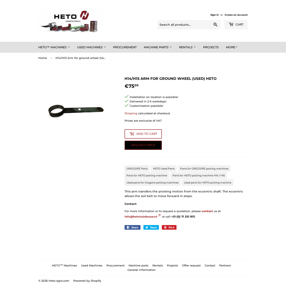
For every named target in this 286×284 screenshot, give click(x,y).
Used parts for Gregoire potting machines (152, 182)
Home (42, 58)
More (230, 47)
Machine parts (156, 47)
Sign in (214, 14)
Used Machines (90, 47)
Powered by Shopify (87, 280)
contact (207, 211)
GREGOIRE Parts (137, 168)
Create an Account (236, 14)
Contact (210, 265)
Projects (211, 47)
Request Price (143, 145)
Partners (225, 265)
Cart (239, 24)
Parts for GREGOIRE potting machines (204, 168)
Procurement (125, 47)
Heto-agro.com (59, 280)
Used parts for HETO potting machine (207, 182)
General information (142, 269)
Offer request (191, 265)
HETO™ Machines (52, 47)
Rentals (186, 47)
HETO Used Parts (164, 168)
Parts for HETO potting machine (146, 175)
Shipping (131, 113)
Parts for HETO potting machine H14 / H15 (199, 175)
